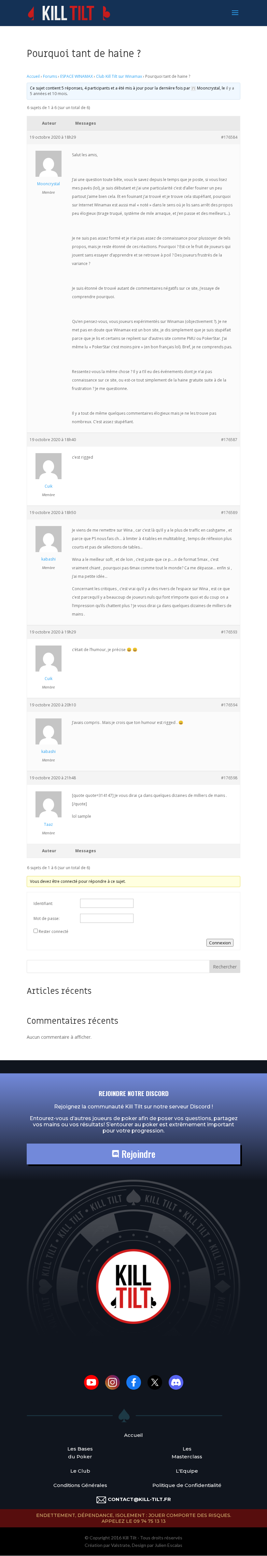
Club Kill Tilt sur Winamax (119, 76)
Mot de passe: (47, 918)
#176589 (229, 512)
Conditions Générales (80, 1485)
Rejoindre (137, 1153)
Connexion (220, 943)
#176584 (229, 137)
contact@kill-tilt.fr (139, 1499)
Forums (50, 76)
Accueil (33, 76)
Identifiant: (43, 903)
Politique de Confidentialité (186, 1485)
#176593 (229, 632)
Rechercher (225, 967)
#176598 (229, 778)
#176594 (229, 705)
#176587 (229, 439)
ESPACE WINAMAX (76, 76)
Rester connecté (53, 931)
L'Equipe (187, 1471)
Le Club (80, 1471)
